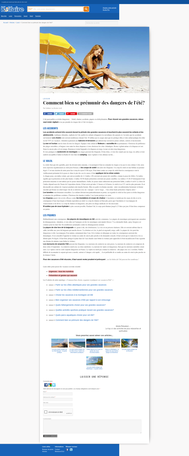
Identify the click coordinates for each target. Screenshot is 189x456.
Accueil (5, 22)
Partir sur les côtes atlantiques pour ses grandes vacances (80, 285)
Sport (31, 16)
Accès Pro (106, 10)
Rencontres (17, 16)
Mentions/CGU (59, 451)
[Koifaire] (12, 11)
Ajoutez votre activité (109, 8)
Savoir (25, 16)
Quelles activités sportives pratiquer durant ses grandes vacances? (84, 310)
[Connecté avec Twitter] (54, 386)
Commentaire (47, 419)
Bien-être (4, 16)
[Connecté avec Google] (50, 386)
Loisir (10, 16)
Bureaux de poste (47, 449)
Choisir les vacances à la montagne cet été (74, 295)
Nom (45, 391)
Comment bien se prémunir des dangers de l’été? (77, 320)
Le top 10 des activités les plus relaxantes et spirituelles (123, 330)
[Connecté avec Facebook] (46, 386)
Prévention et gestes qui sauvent (63, 275)
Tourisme (38, 16)
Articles (12, 22)
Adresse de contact (49, 397)
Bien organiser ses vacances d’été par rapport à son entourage (82, 300)
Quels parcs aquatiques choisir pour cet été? (74, 315)
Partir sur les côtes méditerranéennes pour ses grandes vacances (84, 290)
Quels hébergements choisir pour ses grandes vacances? (80, 305)
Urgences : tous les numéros (61, 271)
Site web (45, 402)
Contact (57, 449)
